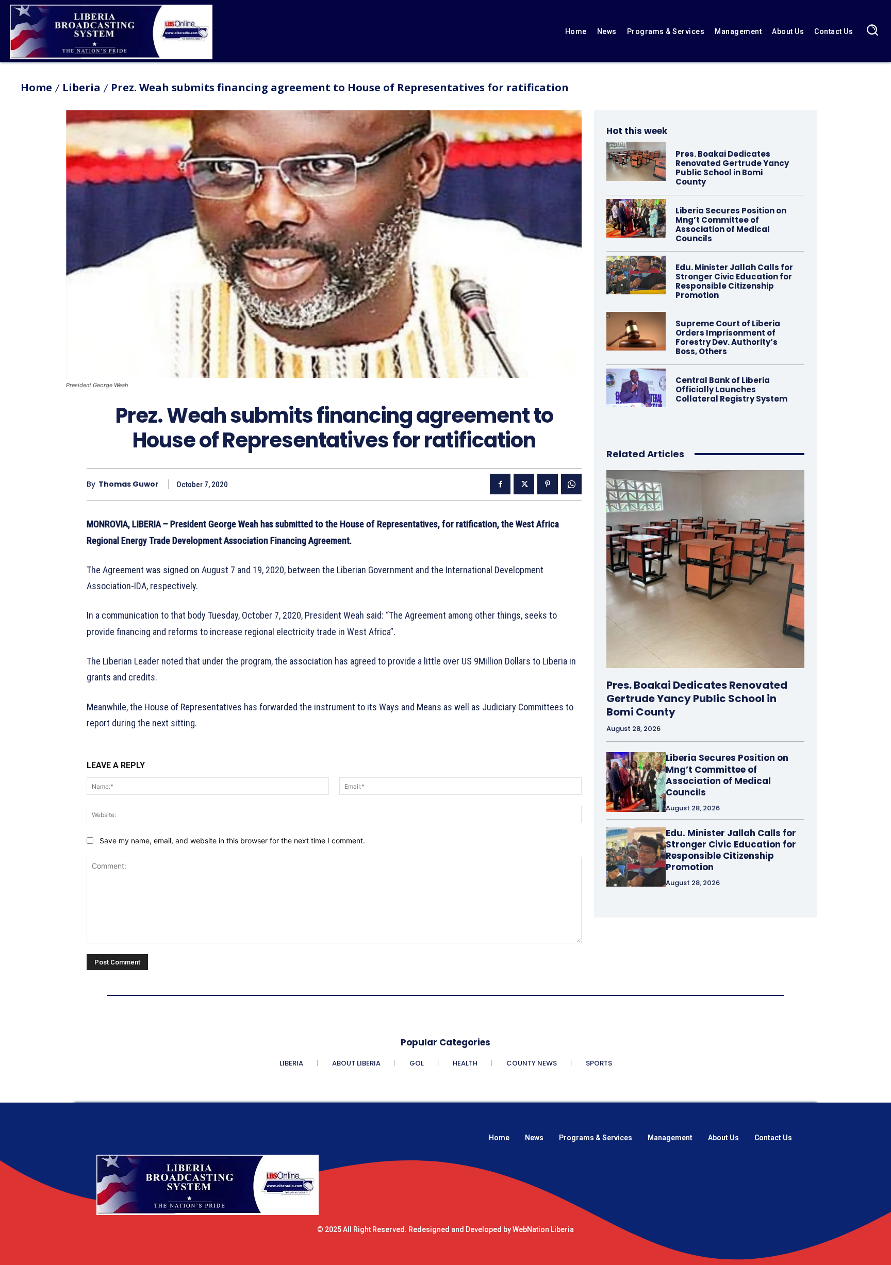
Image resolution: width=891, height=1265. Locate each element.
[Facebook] (500, 484)
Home (36, 87)
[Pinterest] (547, 484)
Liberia (81, 87)
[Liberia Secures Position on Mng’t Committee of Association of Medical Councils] (636, 218)
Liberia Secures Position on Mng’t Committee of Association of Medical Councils (730, 224)
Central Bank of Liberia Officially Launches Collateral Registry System (731, 389)
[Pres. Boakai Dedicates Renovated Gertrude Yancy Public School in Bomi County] (636, 161)
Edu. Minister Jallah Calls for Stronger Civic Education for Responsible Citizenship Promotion (734, 281)
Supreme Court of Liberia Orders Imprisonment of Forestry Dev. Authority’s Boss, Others (727, 337)
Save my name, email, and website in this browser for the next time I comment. (232, 840)
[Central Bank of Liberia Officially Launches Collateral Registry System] (636, 388)
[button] (872, 29)
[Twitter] (524, 484)
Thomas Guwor (128, 484)
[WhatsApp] (571, 484)
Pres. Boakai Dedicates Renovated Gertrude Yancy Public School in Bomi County (732, 167)
